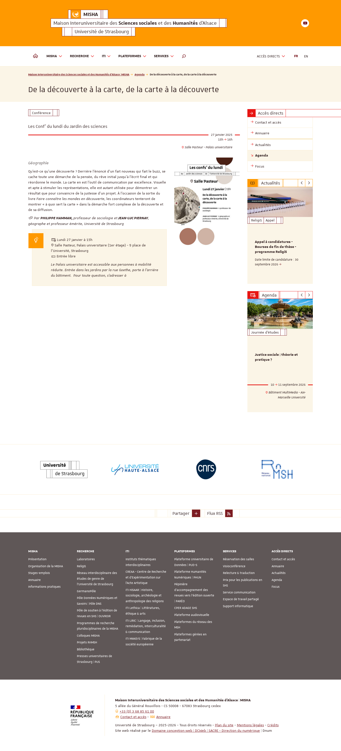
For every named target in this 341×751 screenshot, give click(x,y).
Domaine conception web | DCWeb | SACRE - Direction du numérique (206, 730)
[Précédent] (302, 183)
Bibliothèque (85, 649)
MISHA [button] (51, 56)
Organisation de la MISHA (45, 566)
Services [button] (161, 56)
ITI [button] (104, 56)
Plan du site (224, 725)
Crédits (273, 725)
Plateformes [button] (129, 56)
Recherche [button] (79, 56)
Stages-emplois (39, 573)
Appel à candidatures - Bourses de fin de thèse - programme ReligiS (275, 247)
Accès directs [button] (268, 56)
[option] (280, 235)
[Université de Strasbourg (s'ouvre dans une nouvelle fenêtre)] (63, 469)
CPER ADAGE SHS (185, 608)
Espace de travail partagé (241, 599)
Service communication (239, 592)
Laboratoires (86, 559)
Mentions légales (250, 725)
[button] (184, 56)
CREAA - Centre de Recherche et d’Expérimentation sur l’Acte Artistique (146, 577)
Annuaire (34, 580)
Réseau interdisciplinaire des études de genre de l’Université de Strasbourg (97, 578)
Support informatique (238, 606)
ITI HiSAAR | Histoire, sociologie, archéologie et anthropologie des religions (145, 595)
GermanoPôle (86, 591)
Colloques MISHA (88, 636)
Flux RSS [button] (215, 513)
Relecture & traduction (239, 573)
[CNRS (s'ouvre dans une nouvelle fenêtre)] (206, 469)
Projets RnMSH (87, 642)
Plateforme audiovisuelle (191, 615)
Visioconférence (234, 566)
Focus (276, 587)
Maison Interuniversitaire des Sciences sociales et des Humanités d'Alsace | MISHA (78, 74)
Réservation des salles (238, 559)
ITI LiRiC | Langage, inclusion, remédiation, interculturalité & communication (146, 626)
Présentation (37, 559)
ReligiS (81, 566)
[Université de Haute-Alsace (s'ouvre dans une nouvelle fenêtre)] (135, 469)
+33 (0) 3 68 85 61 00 (137, 711)
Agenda (140, 74)
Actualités (279, 573)
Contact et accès (283, 559)
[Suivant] (309, 183)
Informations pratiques (44, 587)
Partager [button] (180, 513)
